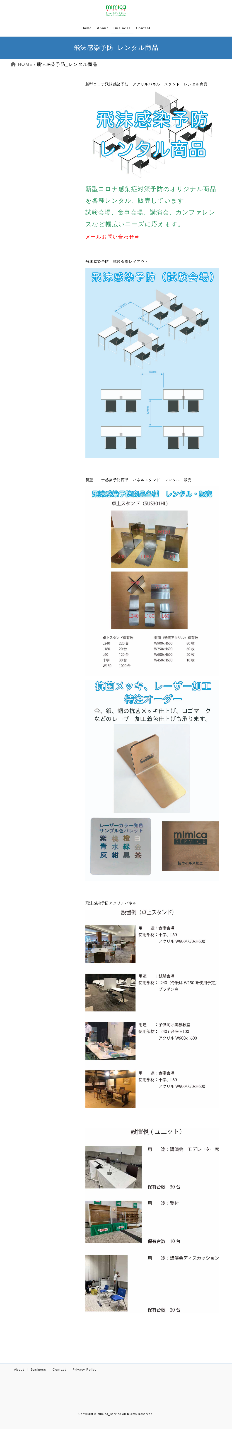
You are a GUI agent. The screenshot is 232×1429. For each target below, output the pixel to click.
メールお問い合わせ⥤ (112, 237)
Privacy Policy (84, 1369)
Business (38, 1369)
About (19, 1369)
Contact (59, 1369)
